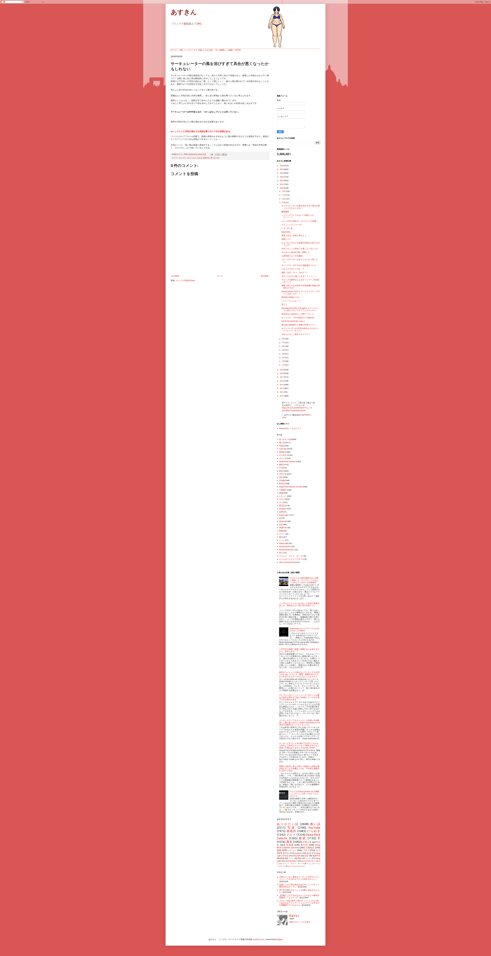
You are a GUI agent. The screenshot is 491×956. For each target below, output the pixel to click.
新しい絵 (226, 50)
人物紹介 (283, 490)
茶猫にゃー (286, 239)
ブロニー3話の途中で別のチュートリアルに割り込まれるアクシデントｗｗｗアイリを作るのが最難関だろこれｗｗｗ (299, 903)
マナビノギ (176, 50)
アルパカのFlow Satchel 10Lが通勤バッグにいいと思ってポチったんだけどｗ (304, 793)
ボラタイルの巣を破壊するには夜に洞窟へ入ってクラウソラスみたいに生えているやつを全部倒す (304, 580)
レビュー (283, 496)
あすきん (184, 12)
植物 (281, 493)
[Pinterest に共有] (226, 154)
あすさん (295, 916)
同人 (281, 553)
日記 (218, 158)
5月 (283, 350)
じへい (282, 540)
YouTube (283, 449)
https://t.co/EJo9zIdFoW (292, 408)
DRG (199, 23)
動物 (281, 531)
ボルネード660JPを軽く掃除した (295, 252)
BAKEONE (285, 232)
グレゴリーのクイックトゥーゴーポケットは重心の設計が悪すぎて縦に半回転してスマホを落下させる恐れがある (299, 697)
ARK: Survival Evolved (288, 562)
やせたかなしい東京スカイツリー (295, 334)
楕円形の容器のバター (291, 297)
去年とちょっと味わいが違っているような (299, 248)
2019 (282, 370)
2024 (282, 173)
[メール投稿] (211, 154)
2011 (282, 396)
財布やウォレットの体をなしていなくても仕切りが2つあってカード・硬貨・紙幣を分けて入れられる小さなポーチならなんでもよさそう (299, 674)
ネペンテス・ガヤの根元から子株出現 (297, 317)
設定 (281, 524)
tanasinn (282, 509)
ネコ (281, 502)
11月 (284, 195)
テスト (282, 534)
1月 (283, 365)
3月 (283, 357)
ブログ (282, 499)
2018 (282, 373)
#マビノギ (307, 408)
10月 (284, 199)
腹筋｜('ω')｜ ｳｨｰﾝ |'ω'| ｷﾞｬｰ (294, 272)
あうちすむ (205, 50)
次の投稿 (175, 276)
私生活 (199, 158)
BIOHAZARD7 (285, 546)
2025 (282, 169)
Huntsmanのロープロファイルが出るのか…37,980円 (304, 629)
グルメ (282, 458)
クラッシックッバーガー (292, 225)
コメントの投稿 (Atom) (185, 280)
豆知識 (282, 480)
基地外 (282, 452)
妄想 (281, 512)
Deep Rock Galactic (287, 461)
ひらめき (193, 158)
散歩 (281, 537)
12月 (284, 191)
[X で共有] (221, 154)
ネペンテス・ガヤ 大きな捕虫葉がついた (298, 265)
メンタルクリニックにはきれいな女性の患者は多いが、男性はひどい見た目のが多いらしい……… (299, 605)
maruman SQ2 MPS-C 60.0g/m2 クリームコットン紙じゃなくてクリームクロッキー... (300, 309)
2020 (282, 188)
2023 (282, 177)
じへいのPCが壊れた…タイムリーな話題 (298, 221)
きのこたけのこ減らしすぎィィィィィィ (298, 276)
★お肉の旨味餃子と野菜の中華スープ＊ (298, 325)
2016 (282, 381)
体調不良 (206, 158)
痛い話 (212, 158)
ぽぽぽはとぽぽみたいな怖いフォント (297, 314)
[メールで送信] (216, 154)
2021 (282, 184)
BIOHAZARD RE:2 (286, 550)
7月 (283, 342)
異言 (281, 471)
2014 (282, 388)
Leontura (257, 939)
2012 (282, 392)
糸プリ (284, 304)
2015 (282, 384)
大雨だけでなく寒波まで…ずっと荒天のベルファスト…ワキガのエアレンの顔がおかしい (299, 878)
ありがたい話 (184, 158)
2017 (282, 377)
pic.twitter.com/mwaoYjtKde (293, 410)
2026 (282, 165)
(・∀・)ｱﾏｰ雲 (287, 228)
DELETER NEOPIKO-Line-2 (293, 321)
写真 (281, 446)
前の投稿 (265, 276)
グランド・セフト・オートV (291, 556)
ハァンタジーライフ (190, 50)
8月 (283, 339)
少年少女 (283, 474)
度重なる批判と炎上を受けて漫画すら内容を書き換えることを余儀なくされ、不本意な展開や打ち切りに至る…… (299, 768)
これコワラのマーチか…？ (292, 269)
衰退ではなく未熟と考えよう (293, 235)
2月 (283, 361)
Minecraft (283, 521)
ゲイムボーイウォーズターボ (291, 559)
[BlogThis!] (218, 154)
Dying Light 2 (284, 515)
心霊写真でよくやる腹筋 (292, 256)
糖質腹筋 (285, 211)
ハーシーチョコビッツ (291, 301)
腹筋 (186, 23)
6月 (283, 346)
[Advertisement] (220, 253)
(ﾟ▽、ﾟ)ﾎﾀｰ (235, 50)
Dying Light (283, 543)
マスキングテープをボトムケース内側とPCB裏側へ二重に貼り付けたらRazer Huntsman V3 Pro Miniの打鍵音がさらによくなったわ (299, 722)
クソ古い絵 (216, 50)
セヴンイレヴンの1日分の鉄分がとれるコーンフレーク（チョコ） (300, 329)
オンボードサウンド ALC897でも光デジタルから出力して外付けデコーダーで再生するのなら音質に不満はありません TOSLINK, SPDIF (299, 745)
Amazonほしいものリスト (290, 428)
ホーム (220, 276)
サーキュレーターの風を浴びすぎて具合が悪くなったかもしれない (300, 207)
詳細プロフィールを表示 (299, 922)
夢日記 (282, 505)
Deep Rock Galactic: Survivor (291, 487)
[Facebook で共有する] (223, 154)
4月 (283, 354)
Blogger (279, 939)
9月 (283, 202)
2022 (282, 180)
